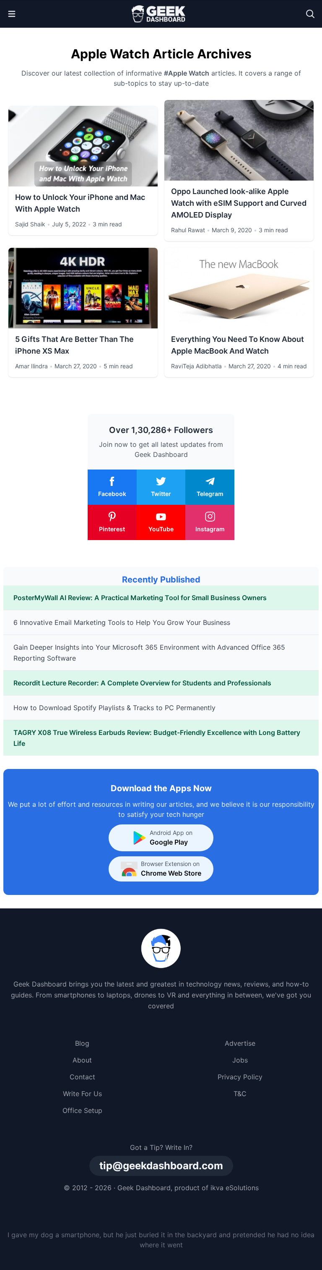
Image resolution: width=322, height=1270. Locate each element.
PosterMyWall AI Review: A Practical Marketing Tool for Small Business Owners (140, 597)
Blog (82, 1043)
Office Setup (82, 1110)
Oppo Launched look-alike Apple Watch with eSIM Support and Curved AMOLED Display (238, 203)
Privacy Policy (240, 1077)
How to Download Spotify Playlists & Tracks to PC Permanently (114, 707)
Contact (82, 1077)
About (82, 1060)
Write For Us (82, 1093)
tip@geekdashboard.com (161, 1166)
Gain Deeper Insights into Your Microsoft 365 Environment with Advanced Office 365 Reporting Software (149, 652)
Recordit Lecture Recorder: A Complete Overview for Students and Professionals (142, 683)
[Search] (310, 13)
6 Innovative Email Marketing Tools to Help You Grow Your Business (121, 622)
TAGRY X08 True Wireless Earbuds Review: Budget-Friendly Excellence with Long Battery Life (156, 738)
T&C (240, 1093)
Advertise (240, 1043)
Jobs (240, 1060)
